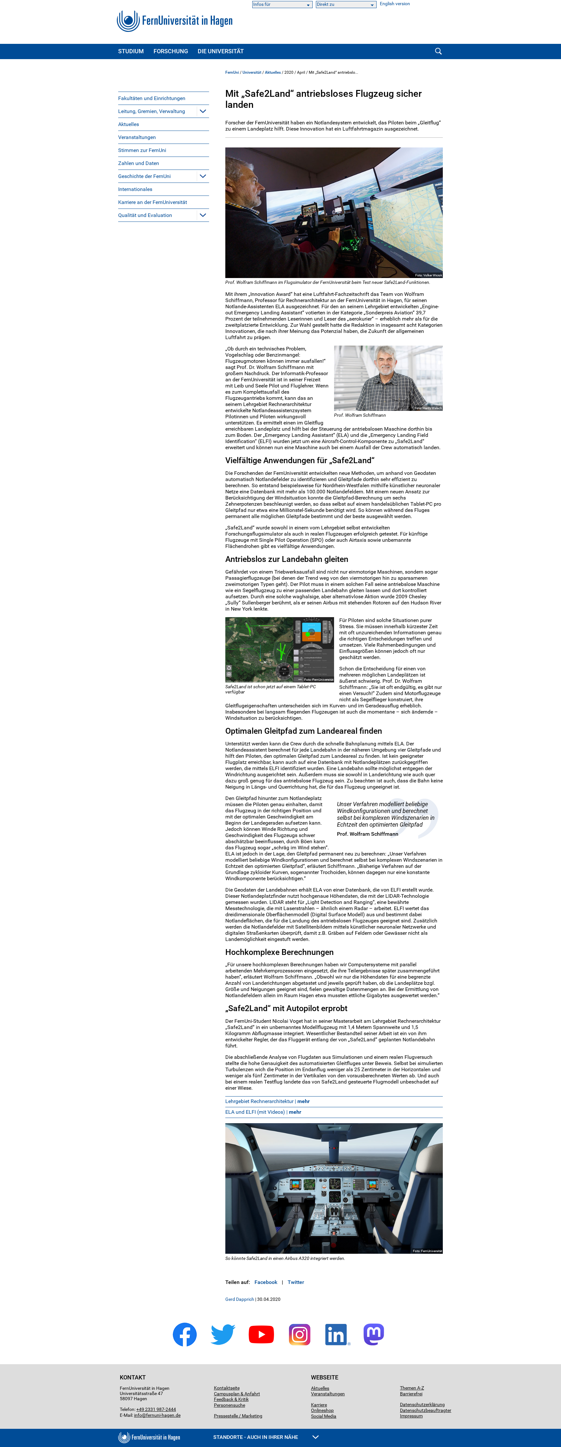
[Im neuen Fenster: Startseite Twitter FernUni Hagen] (223, 1345)
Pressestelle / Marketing (238, 1415)
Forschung (171, 51)
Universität (252, 72)
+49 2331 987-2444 (156, 1409)
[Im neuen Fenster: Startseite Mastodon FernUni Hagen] (376, 1345)
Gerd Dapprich (239, 1299)
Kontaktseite (227, 1387)
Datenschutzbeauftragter (425, 1410)
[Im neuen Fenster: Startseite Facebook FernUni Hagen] (184, 1345)
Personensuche (229, 1405)
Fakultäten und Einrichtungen (151, 98)
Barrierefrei (411, 1393)
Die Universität (221, 51)
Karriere (319, 1404)
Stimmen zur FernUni (142, 150)
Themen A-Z (412, 1387)
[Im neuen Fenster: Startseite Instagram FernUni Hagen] (299, 1345)
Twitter (296, 1282)
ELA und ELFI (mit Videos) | (263, 1112)
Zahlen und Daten (138, 163)
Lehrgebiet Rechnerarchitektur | (267, 1101)
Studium (131, 51)
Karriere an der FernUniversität (152, 202)
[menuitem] (163, 98)
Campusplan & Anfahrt (237, 1393)
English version (395, 3)
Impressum (411, 1415)
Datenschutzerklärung (422, 1404)
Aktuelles (128, 124)
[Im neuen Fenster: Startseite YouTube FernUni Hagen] (261, 1345)
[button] (203, 111)
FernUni (232, 72)
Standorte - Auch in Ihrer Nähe (256, 1437)
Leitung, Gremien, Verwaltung (151, 111)
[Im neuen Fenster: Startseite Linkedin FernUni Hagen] (338, 1345)
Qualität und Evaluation (145, 215)
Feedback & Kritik (231, 1399)
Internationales (135, 189)
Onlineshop (322, 1410)
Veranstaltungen (137, 137)
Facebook (266, 1282)
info (138, 1415)
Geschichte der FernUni (144, 176)
